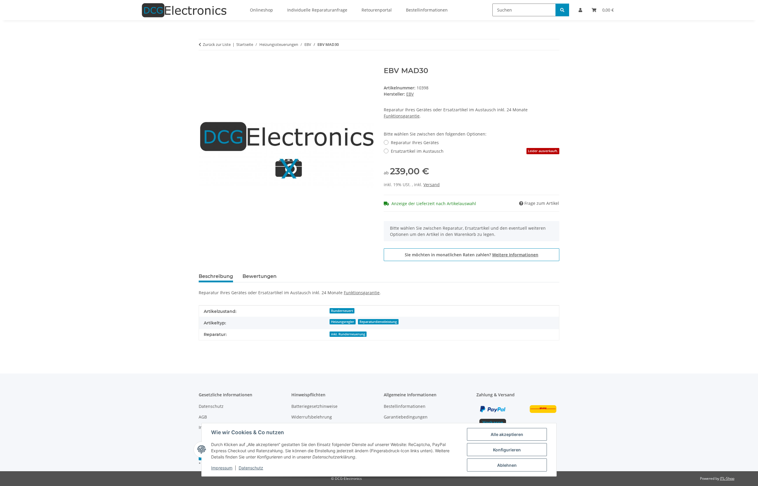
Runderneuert (342, 311)
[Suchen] (562, 10)
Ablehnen (507, 465)
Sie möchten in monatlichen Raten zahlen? (471, 255)
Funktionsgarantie (402, 116)
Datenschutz (251, 467)
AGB (203, 417)
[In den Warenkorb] (203, 63)
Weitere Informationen (515, 255)
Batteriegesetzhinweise (314, 406)
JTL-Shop (727, 478)
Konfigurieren (507, 449)
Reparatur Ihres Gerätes (415, 142)
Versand (431, 184)
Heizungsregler (342, 322)
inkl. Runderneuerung (348, 334)
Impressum (221, 467)
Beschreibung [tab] (216, 276)
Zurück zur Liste (217, 44)
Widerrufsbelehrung (311, 417)
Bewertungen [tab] (260, 276)
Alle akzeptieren (507, 434)
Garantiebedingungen (406, 417)
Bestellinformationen (404, 406)
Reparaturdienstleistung (378, 322)
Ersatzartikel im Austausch (474, 151)
